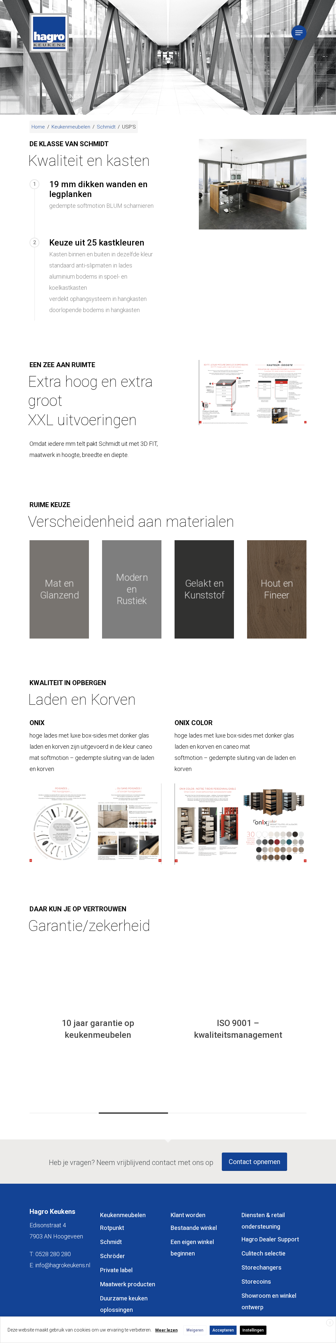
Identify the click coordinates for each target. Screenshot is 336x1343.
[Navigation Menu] (298, 33)
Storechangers (262, 1267)
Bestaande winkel (194, 1228)
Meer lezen (166, 1330)
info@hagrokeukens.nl (62, 1265)
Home (38, 127)
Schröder (112, 1256)
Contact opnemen (254, 1162)
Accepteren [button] (223, 1330)
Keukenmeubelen (71, 127)
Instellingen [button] (253, 1330)
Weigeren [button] (194, 1330)
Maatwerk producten (127, 1284)
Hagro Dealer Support (270, 1239)
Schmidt (106, 127)
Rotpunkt (112, 1228)
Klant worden (188, 1215)
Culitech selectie (263, 1253)
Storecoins (256, 1281)
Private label (116, 1270)
